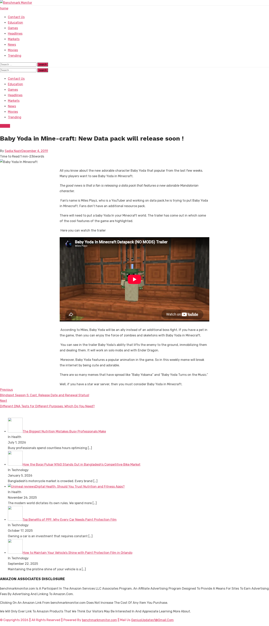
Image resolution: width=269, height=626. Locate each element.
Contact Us (16, 17)
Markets (13, 39)
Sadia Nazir (13, 151)
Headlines (15, 33)
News (12, 44)
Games (13, 28)
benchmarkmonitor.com (99, 620)
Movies (13, 50)
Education (15, 22)
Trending (14, 55)
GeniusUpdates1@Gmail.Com (152, 620)
